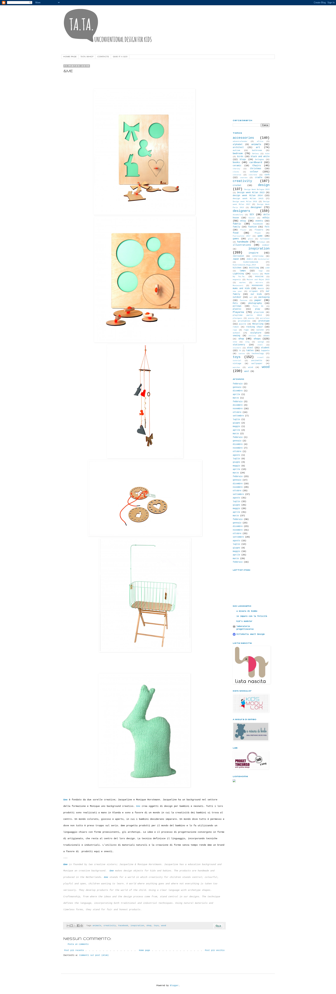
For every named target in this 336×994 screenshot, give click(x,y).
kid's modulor (244, 621)
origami (253, 291)
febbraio (238, 384)
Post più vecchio (215, 950)
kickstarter (264, 259)
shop (148, 926)
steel (260, 345)
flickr (243, 230)
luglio (236, 419)
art (258, 147)
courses (243, 178)
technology (258, 354)
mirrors (259, 283)
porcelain (265, 318)
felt (267, 227)
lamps (243, 271)
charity (236, 169)
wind (250, 367)
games (236, 239)
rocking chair (254, 327)
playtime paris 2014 (247, 315)
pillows (237, 306)
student (265, 348)
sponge (261, 342)
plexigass (237, 318)
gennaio (237, 387)
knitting (254, 268)
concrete (253, 175)
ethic (266, 217)
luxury (255, 274)
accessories (243, 138)
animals (97, 926)
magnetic (237, 280)
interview (257, 256)
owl (251, 297)
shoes (266, 336)
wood (163, 926)
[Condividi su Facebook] (78, 925)
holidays (261, 242)
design (264, 185)
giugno (236, 423)
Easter (252, 218)
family (236, 227)
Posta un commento (78, 944)
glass (250, 239)
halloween (265, 239)
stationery (239, 345)
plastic (237, 309)
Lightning (238, 274)
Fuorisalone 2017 (241, 236)
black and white (260, 156)
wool (246, 371)
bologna (259, 159)
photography (255, 303)
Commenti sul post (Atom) (94, 955)
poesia (251, 318)
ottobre (237, 412)
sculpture (255, 333)
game (260, 236)
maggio (236, 426)
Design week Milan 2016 (245, 202)
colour (254, 171)
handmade (242, 241)
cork (267, 175)
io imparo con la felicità (251, 616)
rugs (246, 330)
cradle (258, 177)
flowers (259, 230)
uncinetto (256, 360)
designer (256, 207)
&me (112, 870)
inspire (253, 252)
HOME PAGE (70, 57)
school (236, 333)
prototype (264, 321)
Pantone (243, 300)
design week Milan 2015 (248, 199)
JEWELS (249, 259)
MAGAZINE (259, 277)
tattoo (242, 354)
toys (156, 926)
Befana (255, 154)
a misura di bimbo (246, 611)
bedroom (238, 153)
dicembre (238, 391)
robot (236, 327)
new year (237, 291)
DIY (252, 214)
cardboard (255, 162)
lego (260, 271)
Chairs (256, 165)
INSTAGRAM (238, 256)
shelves (252, 336)
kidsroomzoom (250, 262)
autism (236, 150)
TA (240, 351)
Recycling (257, 324)
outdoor (237, 297)
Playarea (238, 312)
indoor (266, 245)
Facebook (123, 926)
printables (244, 321)
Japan (236, 259)
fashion (252, 227)
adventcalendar (240, 141)
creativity (110, 926)
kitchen (237, 268)
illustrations (242, 245)
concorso (237, 175)
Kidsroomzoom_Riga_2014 (244, 265)
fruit (258, 233)
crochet (237, 185)
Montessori (238, 286)
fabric (237, 223)
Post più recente (74, 950)
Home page (144, 950)
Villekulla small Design (250, 634)
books (236, 162)
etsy (243, 220)
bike (267, 154)
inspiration (137, 926)
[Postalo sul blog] (71, 925)
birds (240, 156)
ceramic (237, 165)
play (257, 309)
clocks (236, 172)
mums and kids (241, 288)
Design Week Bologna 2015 (257, 190)
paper (257, 300)
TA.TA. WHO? (86, 57)
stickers (237, 348)
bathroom (257, 150)
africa (260, 141)
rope (235, 330)
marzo (236, 398)
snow (235, 342)
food (235, 232)
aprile (236, 394)
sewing (236, 335)
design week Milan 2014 (247, 195)
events (259, 221)
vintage (237, 363)
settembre (238, 416)
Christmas (255, 168)
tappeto (265, 351)
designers (241, 211)
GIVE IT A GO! (120, 57)
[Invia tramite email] (68, 925)
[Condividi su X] (75, 925)
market (242, 283)
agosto (236, 455)
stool (250, 348)
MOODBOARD (257, 285)
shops (257, 338)
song (247, 342)
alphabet (238, 144)
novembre (238, 408)
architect (238, 147)
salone (260, 330)
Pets (235, 303)
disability (238, 215)
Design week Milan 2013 (250, 192)
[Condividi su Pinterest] (81, 925)
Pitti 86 (258, 306)
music (261, 288)
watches (236, 367)
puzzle (242, 324)
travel (260, 357)
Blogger (174, 985)
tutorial (237, 361)
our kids (256, 294)
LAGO (267, 268)
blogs (243, 159)
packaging (264, 297)
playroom (259, 312)
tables (250, 350)
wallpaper (256, 363)
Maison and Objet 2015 (258, 280)
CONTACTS (103, 57)
